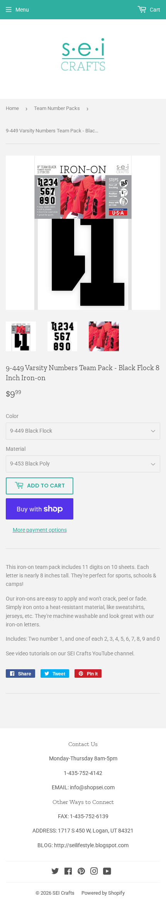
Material (15, 449)
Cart (154, 10)
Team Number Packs (57, 108)
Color (12, 416)
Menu (22, 10)
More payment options (40, 530)
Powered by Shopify (103, 893)
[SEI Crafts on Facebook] (68, 872)
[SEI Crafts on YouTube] (107, 872)
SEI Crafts (64, 893)
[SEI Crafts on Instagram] (94, 872)
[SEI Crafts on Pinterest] (81, 872)
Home (12, 108)
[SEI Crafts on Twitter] (55, 872)
